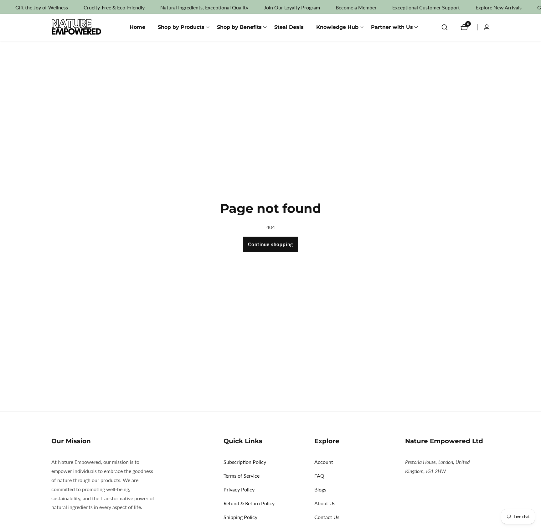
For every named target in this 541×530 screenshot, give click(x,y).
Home (137, 27)
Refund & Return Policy (249, 503)
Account (323, 462)
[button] (181, 27)
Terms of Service (242, 476)
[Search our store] (447, 27)
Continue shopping (270, 244)
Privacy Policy (239, 489)
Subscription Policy (245, 462)
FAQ (319, 476)
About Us (324, 503)
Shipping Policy (240, 517)
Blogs (320, 489)
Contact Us (326, 517)
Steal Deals (289, 27)
